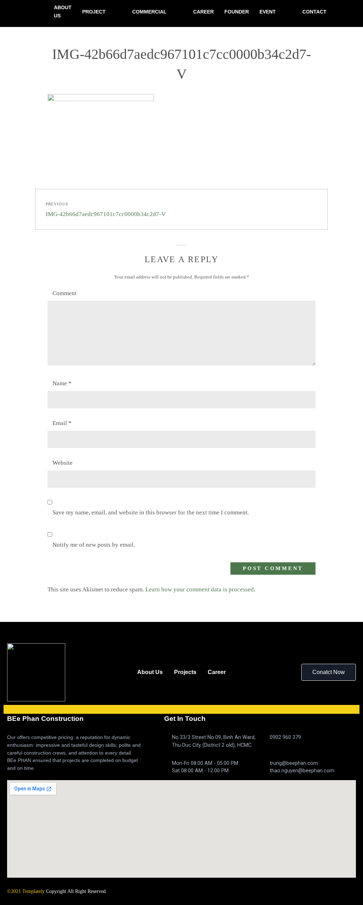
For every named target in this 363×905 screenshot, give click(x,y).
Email (62, 423)
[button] (328, 672)
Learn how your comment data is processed (199, 589)
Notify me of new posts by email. (93, 544)
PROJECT (94, 12)
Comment (64, 293)
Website (62, 462)
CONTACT (314, 12)
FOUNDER (236, 12)
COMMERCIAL (149, 12)
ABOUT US (63, 11)
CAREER (203, 12)
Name (62, 383)
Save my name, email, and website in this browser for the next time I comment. (150, 512)
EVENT (267, 12)
